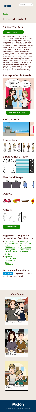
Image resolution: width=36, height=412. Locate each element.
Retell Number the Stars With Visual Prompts (25, 250)
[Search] (31, 4)
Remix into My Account (18, 113)
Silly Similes (9, 254)
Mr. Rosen (28, 151)
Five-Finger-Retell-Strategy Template (26, 243)
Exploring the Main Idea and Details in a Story (11, 258)
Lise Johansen (19, 150)
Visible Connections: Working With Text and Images (11, 249)
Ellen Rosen (9, 151)
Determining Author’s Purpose (11, 242)
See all (5, 14)
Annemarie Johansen (4, 149)
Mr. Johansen (23, 150)
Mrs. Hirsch (33, 151)
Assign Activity (13, 32)
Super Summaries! (9, 264)
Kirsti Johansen (14, 150)
